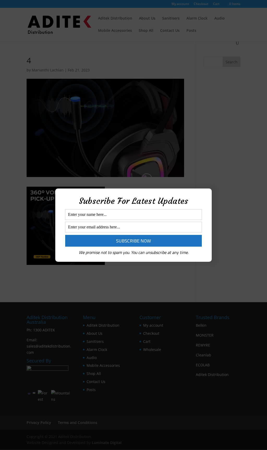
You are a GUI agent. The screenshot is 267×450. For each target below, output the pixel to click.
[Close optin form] (205, 196)
